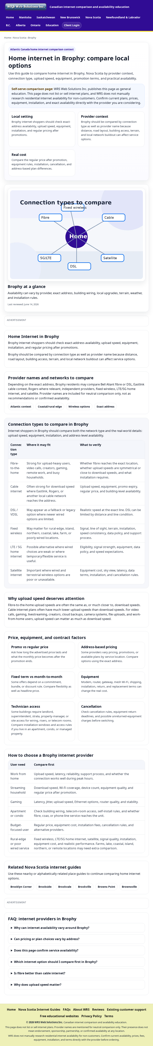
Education (52, 25)
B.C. (8, 25)
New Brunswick (70, 17)
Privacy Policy (91, 1016)
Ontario (35, 25)
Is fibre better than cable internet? (39, 973)
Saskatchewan (46, 17)
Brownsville (129, 886)
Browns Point (106, 886)
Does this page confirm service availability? (46, 950)
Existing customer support (126, 1009)
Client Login (71, 25)
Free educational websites (59, 1016)
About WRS (81, 1009)
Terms (108, 1016)
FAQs (67, 1009)
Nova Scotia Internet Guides (39, 1009)
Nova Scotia (93, 17)
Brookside (44, 886)
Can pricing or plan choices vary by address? (46, 939)
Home (10, 17)
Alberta (20, 25)
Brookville (84, 886)
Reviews (98, 1009)
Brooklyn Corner (21, 886)
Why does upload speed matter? (37, 985)
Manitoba (25, 17)
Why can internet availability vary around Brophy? (51, 928)
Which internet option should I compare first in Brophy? (55, 962)
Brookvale (64, 886)
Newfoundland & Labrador (123, 17)
